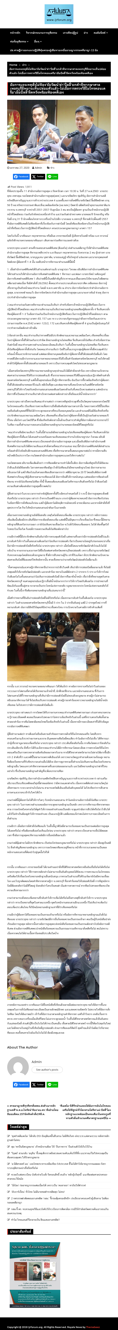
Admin (38, 167)
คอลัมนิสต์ (99, 33)
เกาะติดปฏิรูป (70, 33)
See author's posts (47, 1069)
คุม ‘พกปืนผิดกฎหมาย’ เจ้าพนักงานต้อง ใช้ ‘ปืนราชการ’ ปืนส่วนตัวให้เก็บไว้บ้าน (51, 1146)
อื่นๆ (36, 41)
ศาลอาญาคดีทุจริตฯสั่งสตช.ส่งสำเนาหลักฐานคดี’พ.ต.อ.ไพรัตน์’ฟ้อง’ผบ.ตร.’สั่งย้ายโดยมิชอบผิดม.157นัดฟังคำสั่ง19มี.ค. (32, 1110)
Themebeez (93, 1327)
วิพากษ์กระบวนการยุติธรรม (41, 33)
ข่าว (86, 33)
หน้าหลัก (15, 33)
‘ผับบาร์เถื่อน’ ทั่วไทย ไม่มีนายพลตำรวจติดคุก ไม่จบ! (37, 1191)
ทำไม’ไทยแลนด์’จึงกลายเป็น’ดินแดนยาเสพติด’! (35, 1219)
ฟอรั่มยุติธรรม (18, 41)
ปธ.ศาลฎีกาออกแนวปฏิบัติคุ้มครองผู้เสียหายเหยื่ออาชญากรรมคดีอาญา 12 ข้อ (54, 50)
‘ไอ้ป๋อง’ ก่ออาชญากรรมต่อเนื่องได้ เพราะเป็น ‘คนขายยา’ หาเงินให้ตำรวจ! (48, 1185)
